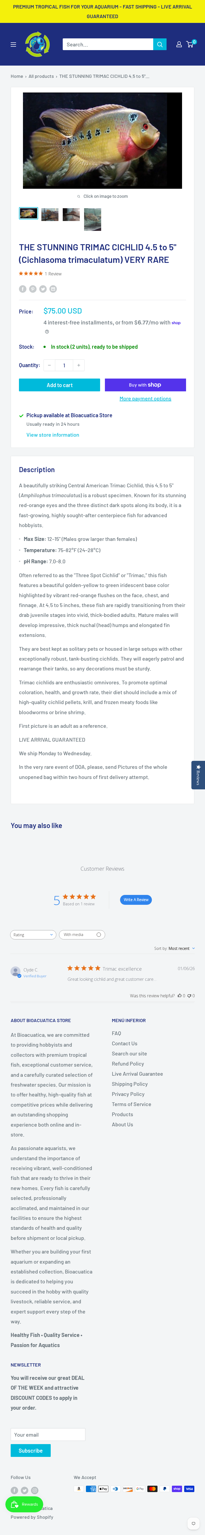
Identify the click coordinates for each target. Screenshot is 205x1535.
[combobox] (33, 934)
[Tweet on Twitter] (43, 288)
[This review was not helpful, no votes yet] (189, 996)
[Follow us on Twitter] (24, 1490)
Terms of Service (131, 1104)
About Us (122, 1124)
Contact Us (124, 1043)
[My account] (179, 44)
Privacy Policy (128, 1094)
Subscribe (31, 1450)
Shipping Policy (130, 1083)
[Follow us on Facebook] (14, 1490)
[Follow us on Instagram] (34, 1490)
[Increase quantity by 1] (78, 365)
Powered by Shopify (32, 1517)
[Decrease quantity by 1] (49, 365)
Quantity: (29, 365)
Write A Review (136, 899)
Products (122, 1114)
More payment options (145, 398)
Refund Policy (128, 1063)
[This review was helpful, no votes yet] (180, 996)
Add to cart (60, 385)
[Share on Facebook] (22, 288)
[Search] (160, 44)
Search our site (129, 1053)
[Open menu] (13, 44)
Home (17, 76)
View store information (52, 434)
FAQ (116, 1033)
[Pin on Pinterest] (33, 288)
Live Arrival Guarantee (137, 1073)
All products (41, 76)
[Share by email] (53, 288)
